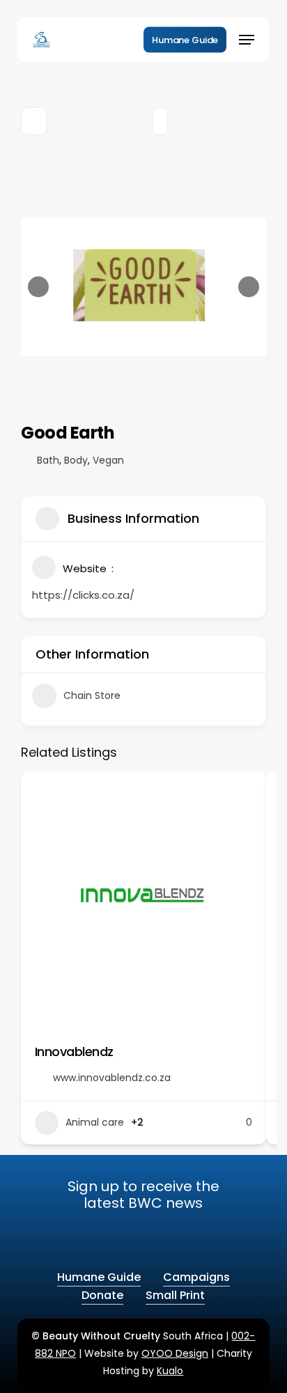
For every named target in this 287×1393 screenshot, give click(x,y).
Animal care (94, 1122)
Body (76, 460)
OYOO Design (174, 1353)
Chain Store (92, 695)
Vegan (108, 460)
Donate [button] (102, 1295)
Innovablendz (74, 1051)
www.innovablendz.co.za (112, 1077)
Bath (48, 460)
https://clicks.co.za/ (83, 595)
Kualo (170, 1371)
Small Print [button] (175, 1295)
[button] (246, 40)
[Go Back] (34, 121)
